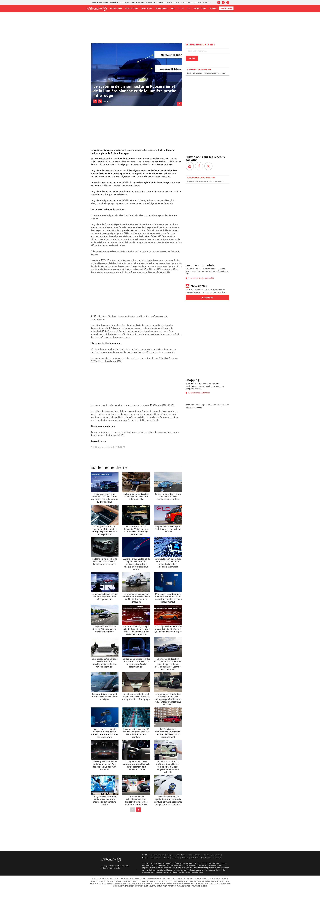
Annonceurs (216, 855)
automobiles (110, 352)
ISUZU (167, 881)
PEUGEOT (180, 883)
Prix (173, 8)
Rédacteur (194, 858)
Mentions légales (194, 855)
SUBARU (153, 886)
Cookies (185, 858)
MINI (148, 883)
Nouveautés (116, 8)
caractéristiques (103, 209)
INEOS (156, 881)
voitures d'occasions (207, 870)
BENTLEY (139, 879)
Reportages (226, 8)
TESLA (165, 886)
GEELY (130, 881)
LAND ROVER (215, 881)
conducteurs (116, 239)
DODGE (101, 881)
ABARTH (95, 879)
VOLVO (194, 886)
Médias (144, 858)
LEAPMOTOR (224, 881)
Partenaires (218, 858)
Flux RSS (145, 855)
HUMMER (142, 881)
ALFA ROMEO (109, 879)
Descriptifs (146, 8)
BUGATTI (163, 879)
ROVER (223, 883)
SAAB (228, 883)
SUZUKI (159, 886)
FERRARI (110, 881)
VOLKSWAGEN (186, 886)
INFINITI (161, 881)
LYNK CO (103, 883)
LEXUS (92, 883)
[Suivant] (138, 809)
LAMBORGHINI (199, 881)
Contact (205, 855)
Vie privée (175, 858)
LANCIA (207, 881)
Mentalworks (115, 868)
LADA (191, 881)
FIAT (115, 881)
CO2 (188, 8)
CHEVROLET (182, 879)
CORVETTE (205, 879)
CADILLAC (174, 879)
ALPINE (117, 879)
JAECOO (172, 881)
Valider (192, 58)
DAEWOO (224, 879)
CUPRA (212, 879)
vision (129, 158)
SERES (126, 886)
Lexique (169, 855)
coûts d (124, 334)
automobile (125, 170)
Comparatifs (161, 8)
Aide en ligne (180, 855)
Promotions (200, 8)
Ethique (166, 858)
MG (145, 883)
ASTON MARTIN (125, 879)
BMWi (150, 879)
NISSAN (162, 883)
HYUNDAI (149, 881)
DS (106, 881)
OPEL (174, 883)
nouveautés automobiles (193, 863)
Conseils (213, 8)
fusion (157, 182)
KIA (187, 881)
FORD (125, 881)
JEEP (183, 881)
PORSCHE (199, 883)
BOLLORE (155, 879)
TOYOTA (171, 886)
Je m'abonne (207, 297)
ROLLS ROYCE (215, 883)
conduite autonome (162, 349)
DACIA (218, 879)
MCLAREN (132, 883)
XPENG (200, 886)
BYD (168, 879)
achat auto (177, 868)
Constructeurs (155, 858)
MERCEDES (140, 883)
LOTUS (96, 883)
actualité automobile (117, 2)
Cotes (181, 8)
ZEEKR (205, 886)
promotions (185, 2)
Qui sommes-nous (157, 855)
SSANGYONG (145, 886)
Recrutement (205, 858)
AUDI (134, 879)
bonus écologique (183, 870)
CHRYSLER (190, 879)
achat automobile (178, 872)
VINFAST (177, 886)
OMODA (169, 883)
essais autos (153, 2)
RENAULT (207, 883)
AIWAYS (101, 879)
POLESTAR (192, 883)
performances (158, 316)
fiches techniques (137, 2)
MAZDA (125, 883)
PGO (186, 883)
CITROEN (198, 879)
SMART (137, 886)
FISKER (120, 881)
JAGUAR (179, 881)
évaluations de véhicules (159, 865)
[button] (95, 101)
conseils (153, 872)
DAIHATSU (94, 881)
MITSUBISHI (155, 883)
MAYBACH (118, 883)
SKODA (131, 886)
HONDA (135, 881)
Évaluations (131, 8)
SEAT (122, 886)
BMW (145, 879)
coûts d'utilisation (166, 870)
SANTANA (116, 886)
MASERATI (110, 883)
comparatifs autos (169, 2)
